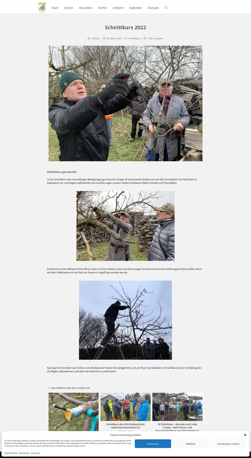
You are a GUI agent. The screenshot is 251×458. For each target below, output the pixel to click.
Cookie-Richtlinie (11, 453)
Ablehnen (191, 443)
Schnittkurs (135, 38)
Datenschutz (24, 453)
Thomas (96, 38)
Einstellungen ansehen (228, 443)
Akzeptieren (153, 443)
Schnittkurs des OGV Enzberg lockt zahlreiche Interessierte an (125, 426)
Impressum (35, 453)
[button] (245, 434)
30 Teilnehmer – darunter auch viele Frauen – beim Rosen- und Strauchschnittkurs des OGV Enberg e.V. (177, 427)
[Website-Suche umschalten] (166, 7)
